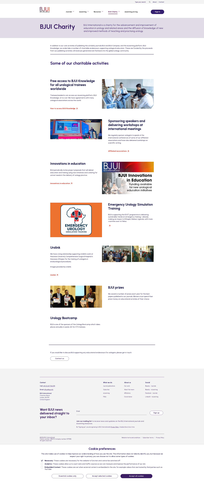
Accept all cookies (136, 476)
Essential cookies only (67, 476)
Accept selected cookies (102, 476)
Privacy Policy (115, 427)
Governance (128, 397)
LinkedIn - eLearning (151, 397)
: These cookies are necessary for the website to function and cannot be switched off (82, 461)
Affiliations (127, 393)
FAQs (104, 397)
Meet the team (129, 389)
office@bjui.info (48, 389)
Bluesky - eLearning (151, 389)
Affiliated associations (117, 151)
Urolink (53, 275)
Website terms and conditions (131, 437)
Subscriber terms (148, 437)
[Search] (149, 2)
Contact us (59, 358)
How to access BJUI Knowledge (62, 108)
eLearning (106, 393)
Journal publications (109, 386)
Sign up (156, 413)
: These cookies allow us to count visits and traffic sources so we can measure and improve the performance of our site (95, 464)
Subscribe (106, 389)
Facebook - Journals (151, 393)
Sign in (157, 12)
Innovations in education (60, 183)
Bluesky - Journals (150, 386)
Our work (127, 386)
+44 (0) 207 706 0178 (49, 386)
